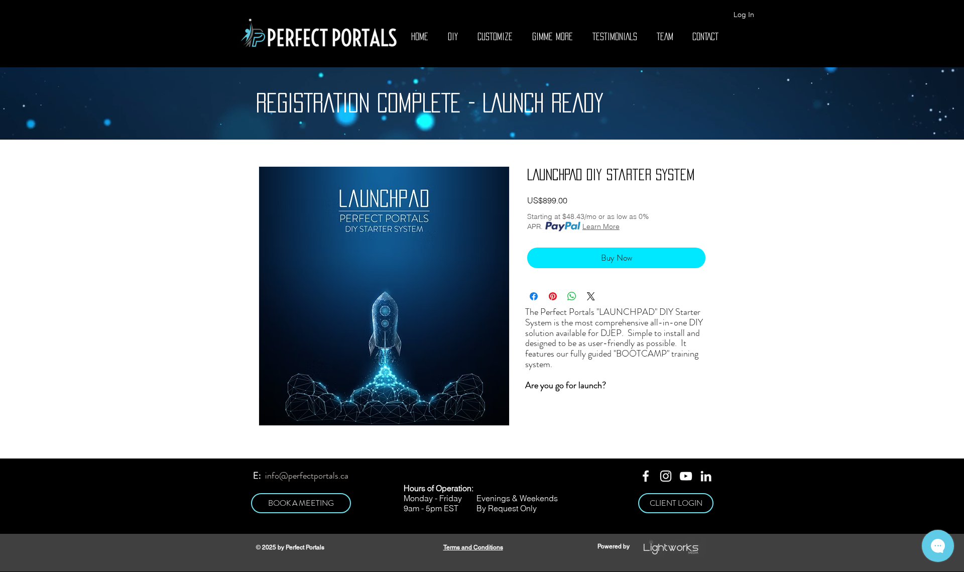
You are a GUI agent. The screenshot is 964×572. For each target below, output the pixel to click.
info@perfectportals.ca (306, 475)
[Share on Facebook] (534, 296)
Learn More (601, 226)
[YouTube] (685, 476)
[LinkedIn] (705, 476)
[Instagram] (665, 476)
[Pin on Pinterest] (553, 296)
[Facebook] (645, 476)
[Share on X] (591, 296)
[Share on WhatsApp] (572, 296)
